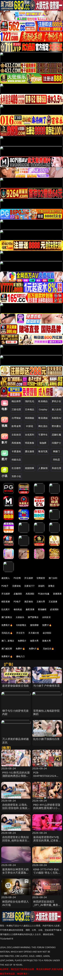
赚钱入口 (20, 656)
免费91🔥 (20, 648)
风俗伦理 (56, 468)
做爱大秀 (34, 640)
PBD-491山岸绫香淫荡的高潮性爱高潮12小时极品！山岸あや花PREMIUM (46, 809)
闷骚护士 (56, 442)
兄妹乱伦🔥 (48, 648)
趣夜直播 (30, 609)
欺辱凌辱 (16, 426)
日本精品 (29, 409)
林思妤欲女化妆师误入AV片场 (15, 903)
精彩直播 (5, 601)
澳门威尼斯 (6, 648)
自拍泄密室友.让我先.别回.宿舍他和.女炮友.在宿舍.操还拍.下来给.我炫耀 (15, 809)
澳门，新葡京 (7, 640)
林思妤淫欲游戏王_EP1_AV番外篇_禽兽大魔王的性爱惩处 (47, 905)
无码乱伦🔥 (7, 632)
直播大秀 (46, 640)
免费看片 (22, 640)
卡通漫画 (16, 451)
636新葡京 (21, 625)
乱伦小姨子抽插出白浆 (46, 739)
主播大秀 (41, 601)
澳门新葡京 (6, 617)
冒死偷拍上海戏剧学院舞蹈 (46, 712)
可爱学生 (43, 434)
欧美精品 (43, 401)
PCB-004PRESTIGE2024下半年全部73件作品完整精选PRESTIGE (46, 777)
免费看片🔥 (7, 625)
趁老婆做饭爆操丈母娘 (15, 685)
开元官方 (20, 632)
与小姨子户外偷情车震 (46, 685)
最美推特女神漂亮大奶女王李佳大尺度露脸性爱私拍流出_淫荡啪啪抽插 (15, 874)
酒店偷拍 (28, 601)
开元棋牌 (28, 578)
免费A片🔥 (34, 648)
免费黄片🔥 (7, 656)
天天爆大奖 (33, 632)
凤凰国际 (30, 593)
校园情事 (29, 468)
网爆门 (56, 451)
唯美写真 (43, 451)
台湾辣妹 (16, 417)
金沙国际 (47, 632)
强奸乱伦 (29, 401)
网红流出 (43, 426)
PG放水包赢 (43, 593)
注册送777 (29, 585)
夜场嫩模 (42, 609)
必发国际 (54, 609)
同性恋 (56, 459)
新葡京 (51, 585)
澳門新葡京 (33, 617)
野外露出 (56, 426)
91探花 (29, 426)
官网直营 (41, 578)
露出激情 (29, 451)
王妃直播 (53, 601)
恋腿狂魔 (56, 434)
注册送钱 (16, 585)
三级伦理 (16, 409)
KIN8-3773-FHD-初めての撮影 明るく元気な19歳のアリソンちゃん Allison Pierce (47, 874)
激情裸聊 (34, 625)
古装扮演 (16, 434)
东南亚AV (56, 417)
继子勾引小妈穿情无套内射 (15, 712)
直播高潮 (57, 593)
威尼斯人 (5, 578)
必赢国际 (18, 593)
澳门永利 (53, 578)
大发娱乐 (20, 617)
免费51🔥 (47, 625)
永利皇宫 (46, 617)
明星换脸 (29, 442)
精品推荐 (16, 401)
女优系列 (29, 434)
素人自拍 (56, 409)
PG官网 (17, 578)
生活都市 (16, 468)
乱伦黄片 (5, 609)
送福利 (41, 585)
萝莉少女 (56, 401)
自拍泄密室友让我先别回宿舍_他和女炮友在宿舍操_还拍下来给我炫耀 (15, 842)
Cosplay (43, 409)
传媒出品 (16, 459)
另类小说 (16, 476)
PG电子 (5, 585)
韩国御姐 (29, 417)
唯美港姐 (43, 417)
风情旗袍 (16, 442)
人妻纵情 (43, 468)
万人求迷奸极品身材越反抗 (15, 740)
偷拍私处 (18, 609)
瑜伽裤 (43, 442)
